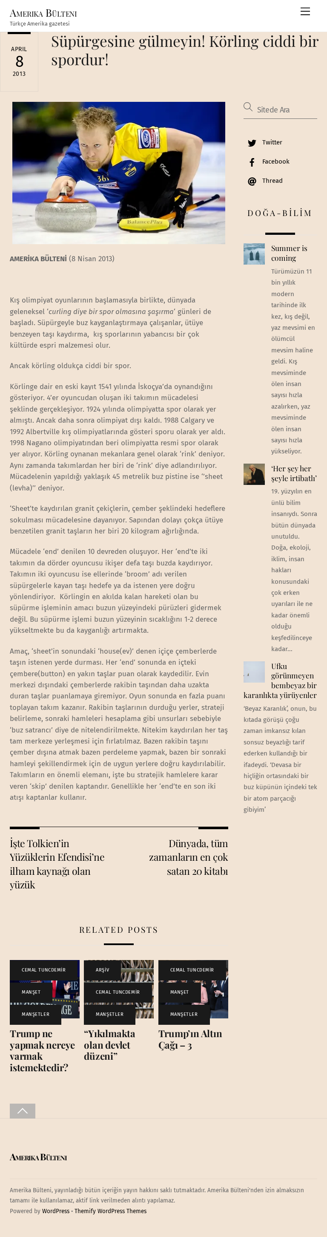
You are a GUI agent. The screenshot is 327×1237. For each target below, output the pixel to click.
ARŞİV (102, 970)
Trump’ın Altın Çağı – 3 (190, 1039)
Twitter (271, 142)
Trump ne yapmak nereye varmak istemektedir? (42, 1050)
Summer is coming (289, 252)
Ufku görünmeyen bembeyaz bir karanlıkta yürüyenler (280, 680)
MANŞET (31, 992)
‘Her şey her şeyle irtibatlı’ (294, 473)
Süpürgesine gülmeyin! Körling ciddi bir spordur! (184, 50)
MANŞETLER (35, 1014)
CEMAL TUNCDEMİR (44, 970)
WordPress (55, 1211)
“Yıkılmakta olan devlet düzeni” (109, 1045)
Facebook (275, 161)
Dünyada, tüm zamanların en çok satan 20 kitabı (188, 856)
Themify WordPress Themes (110, 1211)
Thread (272, 181)
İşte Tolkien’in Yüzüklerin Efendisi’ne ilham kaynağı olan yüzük (57, 863)
